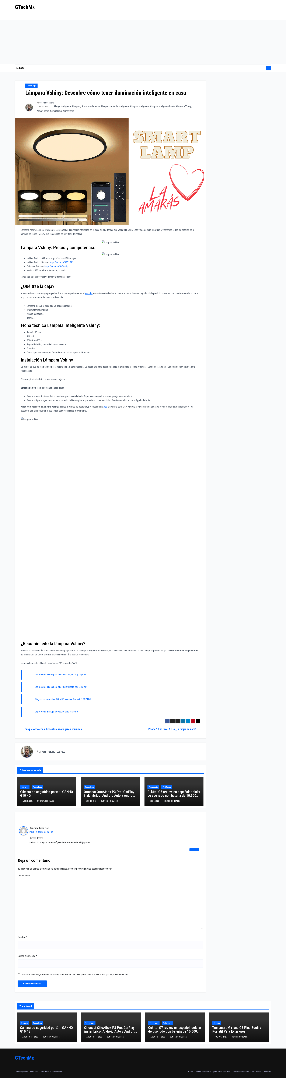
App (106, 406)
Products (19, 68)
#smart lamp (56, 111)
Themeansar (58, 1072)
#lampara (76, 106)
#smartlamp (68, 111)
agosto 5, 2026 (158, 1037)
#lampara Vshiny (183, 106)
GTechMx (25, 7)
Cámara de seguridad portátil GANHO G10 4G (46, 794)
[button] (263, 68)
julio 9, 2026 (221, 1037)
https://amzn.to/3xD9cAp (56, 266)
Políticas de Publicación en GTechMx (247, 1072)
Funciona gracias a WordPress (27, 1072)
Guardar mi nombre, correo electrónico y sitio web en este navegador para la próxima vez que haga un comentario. (75, 974)
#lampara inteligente (139, 106)
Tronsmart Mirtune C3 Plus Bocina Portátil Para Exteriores (236, 1029)
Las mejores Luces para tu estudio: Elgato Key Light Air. (61, 674)
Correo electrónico (27, 956)
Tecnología (31, 85)
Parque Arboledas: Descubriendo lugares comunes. (54, 729)
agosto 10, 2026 (95, 1037)
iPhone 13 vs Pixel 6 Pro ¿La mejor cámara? (172, 729)
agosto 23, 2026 (30, 1037)
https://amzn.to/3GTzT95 (61, 262)
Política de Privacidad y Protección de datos (213, 1072)
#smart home (42, 111)
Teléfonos (167, 787)
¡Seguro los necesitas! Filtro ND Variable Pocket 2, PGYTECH (63, 699)
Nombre (22, 937)
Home (190, 1072)
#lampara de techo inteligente (115, 106)
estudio (89, 293)
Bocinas (216, 1023)
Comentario (24, 875)
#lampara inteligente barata (162, 106)
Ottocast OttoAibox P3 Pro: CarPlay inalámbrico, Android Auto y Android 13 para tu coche (109, 795)
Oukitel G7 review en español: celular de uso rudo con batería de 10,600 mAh (173, 795)
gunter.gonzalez (47, 103)
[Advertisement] (143, 42)
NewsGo (48, 1072)
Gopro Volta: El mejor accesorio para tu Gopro (56, 711)
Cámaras (24, 787)
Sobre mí (267, 1072)
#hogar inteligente (62, 106)
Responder (194, 849)
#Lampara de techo (90, 106)
